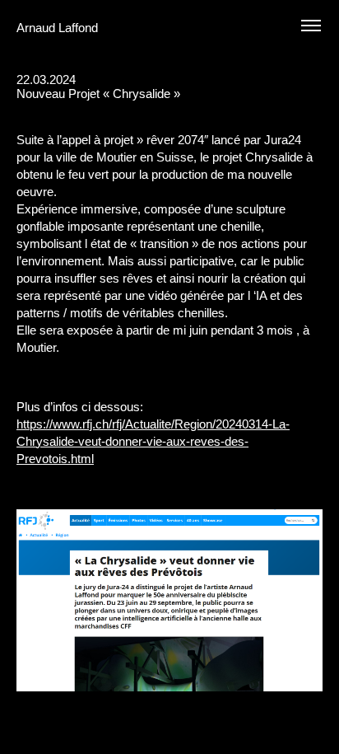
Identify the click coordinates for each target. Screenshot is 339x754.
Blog (261, 108)
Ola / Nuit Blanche (291, 108)
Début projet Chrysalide (318, 108)
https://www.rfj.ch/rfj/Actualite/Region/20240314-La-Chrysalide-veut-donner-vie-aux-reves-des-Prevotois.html (153, 441)
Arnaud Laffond (57, 28)
